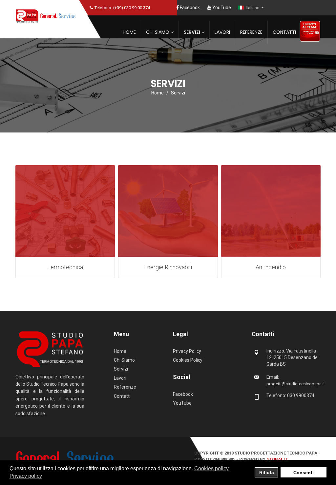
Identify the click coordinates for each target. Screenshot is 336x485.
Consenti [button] (303, 472)
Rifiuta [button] (266, 472)
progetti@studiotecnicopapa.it (295, 383)
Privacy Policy (187, 351)
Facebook (189, 7)
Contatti (284, 32)
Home (129, 32)
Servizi (192, 32)
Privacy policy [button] (26, 476)
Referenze (251, 32)
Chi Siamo (157, 32)
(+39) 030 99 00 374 (131, 7)
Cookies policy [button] (211, 468)
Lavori (222, 32)
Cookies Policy (187, 360)
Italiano (253, 7)
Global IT (277, 459)
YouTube (221, 7)
